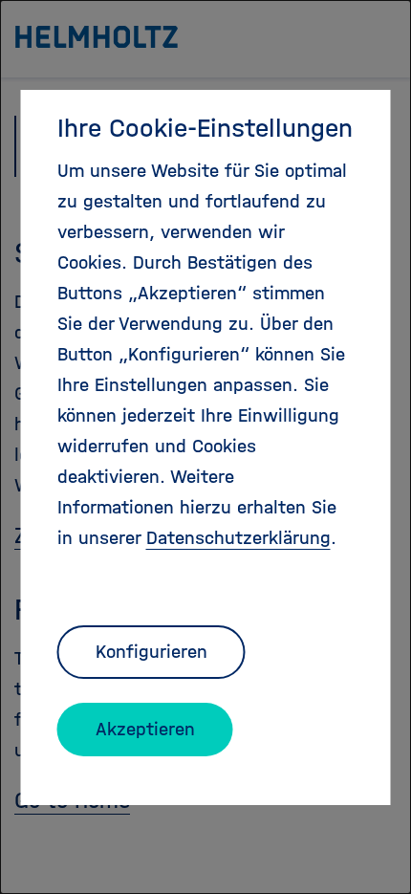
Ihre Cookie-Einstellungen (205, 128)
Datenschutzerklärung (238, 538)
